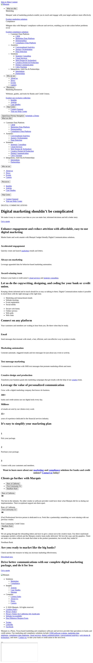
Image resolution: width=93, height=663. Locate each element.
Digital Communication (24, 65)
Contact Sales (16, 597)
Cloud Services (21, 58)
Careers (13, 85)
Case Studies (15, 104)
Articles (14, 102)
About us (14, 78)
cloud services (34, 278)
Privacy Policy (11, 612)
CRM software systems (58, 633)
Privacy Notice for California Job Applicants (23, 614)
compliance (54, 470)
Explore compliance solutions (17, 32)
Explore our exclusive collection (18, 98)
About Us (14, 599)
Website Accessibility (14, 616)
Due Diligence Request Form (17, 618)
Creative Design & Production (27, 63)
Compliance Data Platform (26, 43)
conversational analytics (69, 635)
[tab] (13, 483)
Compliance (15, 583)
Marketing (15, 581)
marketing (25, 251)
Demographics (21, 41)
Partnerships (20, 73)
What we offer (11, 9)
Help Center (11, 107)
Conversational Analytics (25, 47)
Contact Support (17, 109)
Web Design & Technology (26, 60)
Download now (7, 557)
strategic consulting (51, 278)
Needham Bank (7, 526)
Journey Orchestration (24, 49)
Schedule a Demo (32, 116)
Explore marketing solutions (16, 19)
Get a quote (5, 221)
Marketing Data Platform (25, 38)
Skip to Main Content (9, 2)
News (13, 80)
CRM (18, 36)
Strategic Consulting (23, 56)
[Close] (2, 642)
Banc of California (8, 493)
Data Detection (21, 52)
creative (75, 380)
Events (13, 83)
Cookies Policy (11, 609)
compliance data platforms (19, 635)
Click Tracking (21, 67)
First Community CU (9, 510)
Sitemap (14, 592)
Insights (14, 100)
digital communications (50, 635)
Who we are (11, 76)
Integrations (20, 71)
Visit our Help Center (19, 111)
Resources (10, 87)
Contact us (47, 472)
